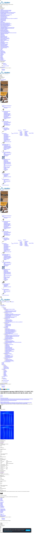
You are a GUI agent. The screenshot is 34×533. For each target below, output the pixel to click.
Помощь (1, 512)
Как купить (5, 366)
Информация (2, 507)
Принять (28, 530)
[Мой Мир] (3, 389)
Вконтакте (3, 69)
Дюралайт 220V (6, 402)
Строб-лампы (25, 403)
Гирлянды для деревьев (23, 402)
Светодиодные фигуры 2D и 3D (8, 403)
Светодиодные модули (8, 359)
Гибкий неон (2, 402)
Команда (1, 503)
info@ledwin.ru (3, 67)
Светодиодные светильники (9, 313)
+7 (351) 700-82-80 (3, 60)
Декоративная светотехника (9, 344)
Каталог (5, 308)
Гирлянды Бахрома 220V (16, 402)
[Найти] (1, 6)
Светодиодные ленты (8, 319)
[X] (4, 389)
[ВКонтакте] (0, 389)
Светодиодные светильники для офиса (10, 310)
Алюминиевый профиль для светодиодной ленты (12, 335)
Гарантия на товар (3, 510)
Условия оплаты (2, 508)
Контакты (1, 505)
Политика (1, 511)
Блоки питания (7, 328)
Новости (1, 502)
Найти (1, 523)
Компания (5, 370)
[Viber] (5, 389)
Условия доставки (2, 509)
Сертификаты (2, 506)
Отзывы (1, 504)
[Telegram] (8, 389)
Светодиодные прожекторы (9, 340)
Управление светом (8, 324)
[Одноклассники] (1, 389)
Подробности (2, 442)
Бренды (1, 499)
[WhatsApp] (6, 389)
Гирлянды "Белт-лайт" (16, 403)
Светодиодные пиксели (13, 400)
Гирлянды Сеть (21, 403)
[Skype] (7, 389)
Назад (5, 307)
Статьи (1, 514)
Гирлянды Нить (10, 402)
